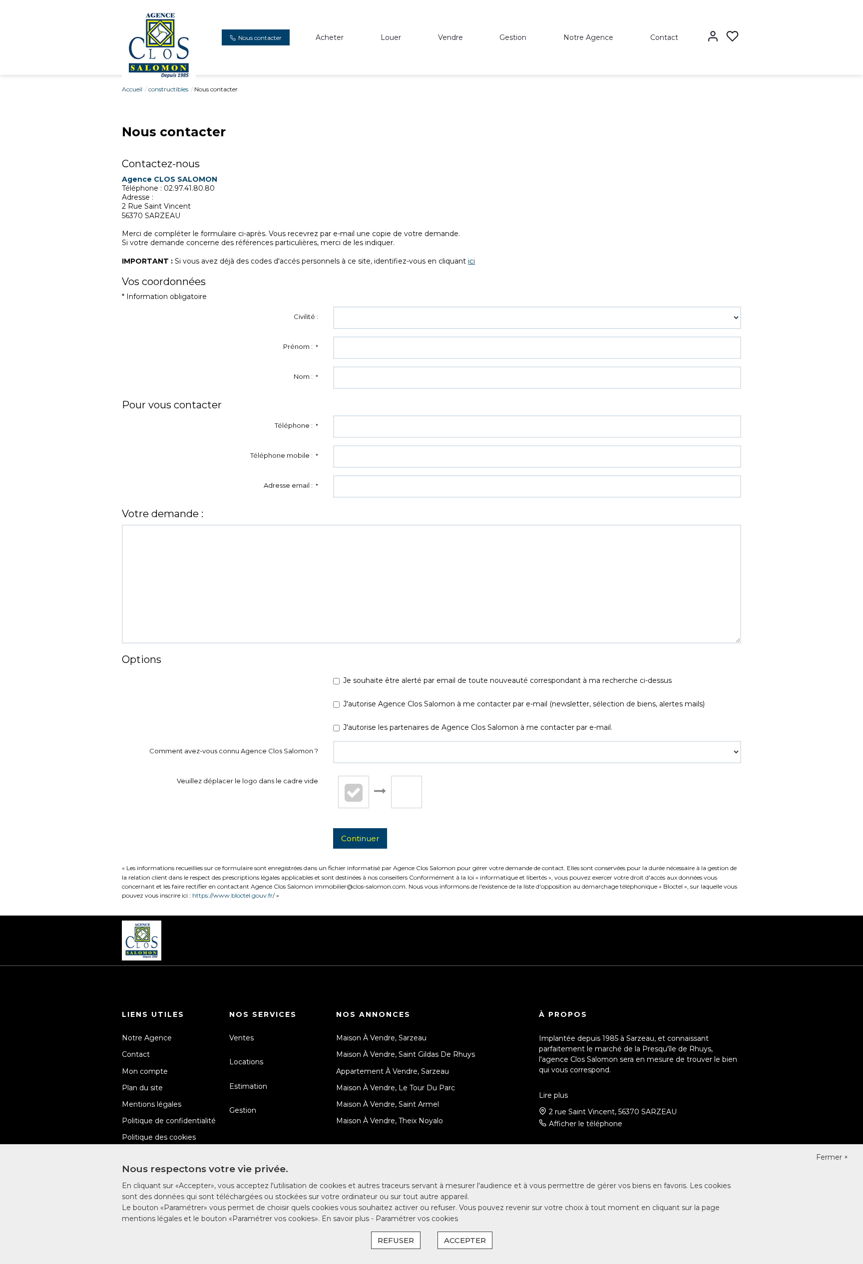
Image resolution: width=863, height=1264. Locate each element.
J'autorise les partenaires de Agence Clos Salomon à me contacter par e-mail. (477, 727)
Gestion (512, 37)
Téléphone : (296, 425)
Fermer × (832, 1157)
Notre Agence (588, 37)
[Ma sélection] (732, 37)
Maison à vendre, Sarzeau (381, 1037)
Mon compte (145, 1071)
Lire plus (553, 1095)
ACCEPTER (465, 1240)
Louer (391, 37)
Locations (246, 1061)
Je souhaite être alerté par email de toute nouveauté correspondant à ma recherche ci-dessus (507, 680)
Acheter (330, 37)
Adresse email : (291, 485)
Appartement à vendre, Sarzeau (392, 1071)
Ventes (241, 1037)
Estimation (248, 1086)
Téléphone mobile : (284, 455)
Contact (664, 37)
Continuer (360, 838)
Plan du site (142, 1087)
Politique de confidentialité (169, 1120)
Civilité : (306, 316)
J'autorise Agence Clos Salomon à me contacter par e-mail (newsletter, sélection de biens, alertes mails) (524, 703)
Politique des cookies (159, 1137)
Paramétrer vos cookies (417, 1218)
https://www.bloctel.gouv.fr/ (233, 895)
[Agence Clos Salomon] (159, 44)
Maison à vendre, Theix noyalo (389, 1120)
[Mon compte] (713, 37)
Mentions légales (151, 1104)
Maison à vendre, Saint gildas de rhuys (405, 1054)
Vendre (450, 37)
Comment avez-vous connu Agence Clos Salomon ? (233, 751)
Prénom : (300, 346)
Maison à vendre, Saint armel (387, 1104)
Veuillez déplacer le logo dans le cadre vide (247, 781)
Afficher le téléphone (585, 1123)
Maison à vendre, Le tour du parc (395, 1087)
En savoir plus (346, 1218)
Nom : (306, 376)
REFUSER (396, 1240)
